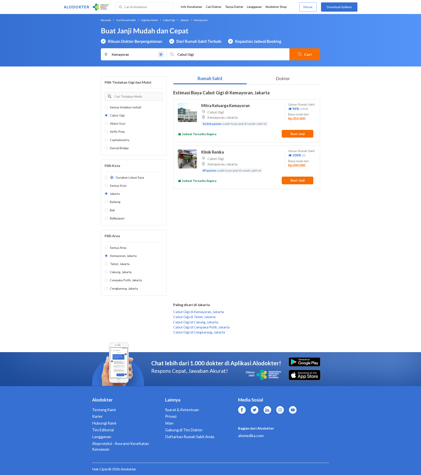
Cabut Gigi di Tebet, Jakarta (194, 317)
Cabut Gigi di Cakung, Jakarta (195, 322)
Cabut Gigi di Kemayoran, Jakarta (198, 312)
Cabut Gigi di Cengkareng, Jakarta (199, 332)
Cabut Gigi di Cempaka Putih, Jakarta (201, 327)
